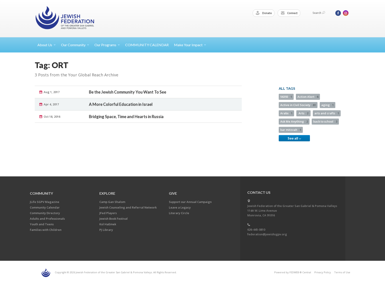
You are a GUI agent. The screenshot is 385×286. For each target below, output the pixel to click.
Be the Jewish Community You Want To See (127, 92)
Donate (267, 13)
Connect (292, 13)
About (44, 45)
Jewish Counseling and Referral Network (128, 207)
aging (327, 105)
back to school (325, 121)
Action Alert (307, 97)
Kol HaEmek (107, 224)
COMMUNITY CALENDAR (147, 45)
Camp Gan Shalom (112, 202)
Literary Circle (179, 213)
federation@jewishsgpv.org (267, 234)
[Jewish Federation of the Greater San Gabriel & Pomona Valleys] (65, 18)
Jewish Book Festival (113, 219)
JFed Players (108, 213)
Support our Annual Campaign (190, 202)
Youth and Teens (42, 224)
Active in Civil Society (298, 105)
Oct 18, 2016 (52, 117)
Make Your (188, 45)
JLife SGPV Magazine (44, 202)
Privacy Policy (322, 272)
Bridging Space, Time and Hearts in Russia (126, 116)
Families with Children (45, 230)
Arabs (286, 113)
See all (293, 138)
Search (317, 13)
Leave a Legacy (180, 207)
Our (105, 45)
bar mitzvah (290, 130)
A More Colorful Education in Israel (121, 104)
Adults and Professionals (47, 219)
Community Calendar (45, 207)
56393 (286, 97)
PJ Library (106, 230)
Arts (303, 113)
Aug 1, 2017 (51, 92)
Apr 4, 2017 (51, 104)
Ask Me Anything (294, 121)
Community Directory (45, 213)
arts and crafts (326, 113)
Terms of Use (342, 272)
